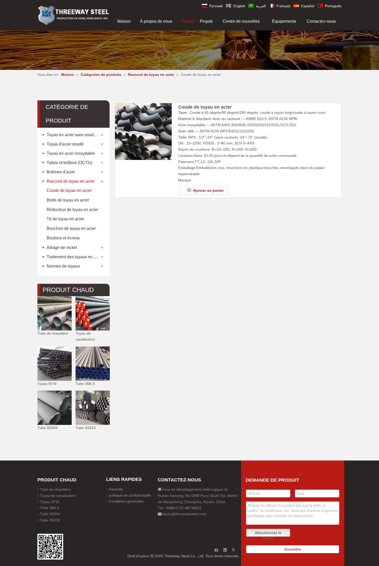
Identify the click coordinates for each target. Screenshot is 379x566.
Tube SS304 (47, 428)
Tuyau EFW (46, 383)
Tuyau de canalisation (85, 336)
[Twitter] (234, 550)
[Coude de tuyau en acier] (143, 131)
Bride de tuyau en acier (68, 200)
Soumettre (292, 549)
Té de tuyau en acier (65, 219)
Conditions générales (126, 501)
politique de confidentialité (130, 495)
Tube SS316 (86, 428)
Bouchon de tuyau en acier (71, 228)
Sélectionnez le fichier (268, 534)
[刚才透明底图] (73, 15)
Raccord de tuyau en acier (71, 181)
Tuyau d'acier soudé (65, 144)
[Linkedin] (225, 550)
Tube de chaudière (52, 333)
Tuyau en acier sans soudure (73, 135)
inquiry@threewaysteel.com (184, 514)
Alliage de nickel (62, 247)
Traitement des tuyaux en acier (75, 257)
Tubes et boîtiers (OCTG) (69, 162)
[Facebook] (216, 550)
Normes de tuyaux (63, 266)
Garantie (116, 489)
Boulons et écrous (63, 238)
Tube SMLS (85, 383)
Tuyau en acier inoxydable (71, 153)
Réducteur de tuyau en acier (72, 209)
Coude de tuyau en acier (69, 190)
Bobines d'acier (61, 172)
